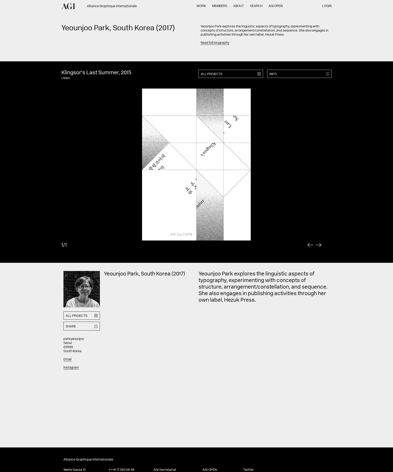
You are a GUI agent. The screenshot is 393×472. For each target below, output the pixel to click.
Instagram (71, 367)
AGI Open (276, 6)
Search (256, 6)
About (238, 6)
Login (327, 6)
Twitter (248, 470)
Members (219, 6)
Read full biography (215, 43)
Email (67, 359)
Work (201, 6)
